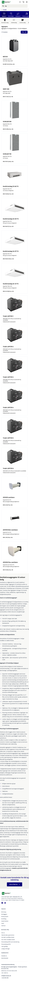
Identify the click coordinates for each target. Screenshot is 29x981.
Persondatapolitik (6, 944)
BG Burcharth (4, 916)
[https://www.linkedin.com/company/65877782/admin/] (5, 903)
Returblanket (4, 958)
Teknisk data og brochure (7, 935)
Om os (3, 932)
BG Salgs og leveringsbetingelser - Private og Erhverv (14, 966)
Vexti (2, 923)
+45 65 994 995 (4, 978)
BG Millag (3, 919)
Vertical (3, 925)
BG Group (3, 912)
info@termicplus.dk (6, 975)
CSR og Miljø (4, 946)
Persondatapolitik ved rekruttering (10, 942)
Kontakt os (4, 956)
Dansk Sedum (4, 921)
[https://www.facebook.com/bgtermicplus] (2, 903)
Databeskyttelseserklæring (7, 964)
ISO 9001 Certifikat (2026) (7, 937)
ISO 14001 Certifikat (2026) (8, 939)
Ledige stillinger (5, 948)
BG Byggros (4, 914)
